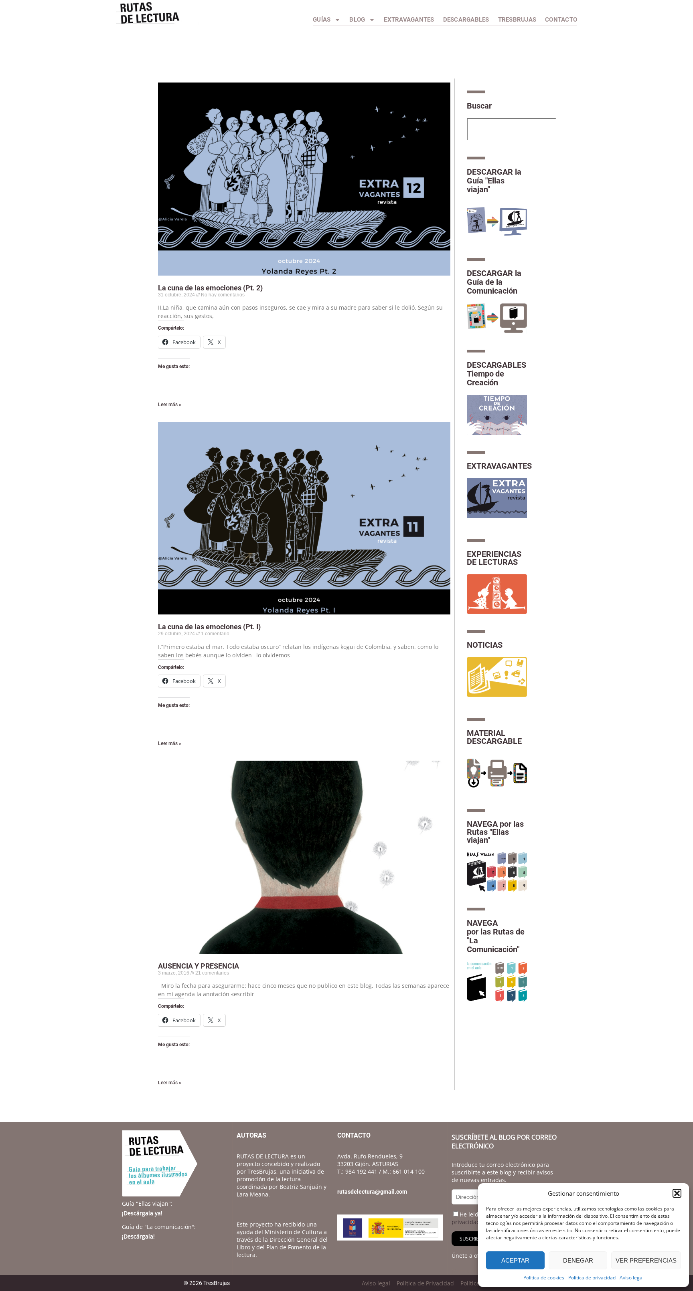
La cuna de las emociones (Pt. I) (209, 626)
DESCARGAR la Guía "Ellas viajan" (494, 180)
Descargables (466, 19)
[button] (677, 1193)
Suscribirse (474, 1238)
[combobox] (511, 129)
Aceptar (515, 1260)
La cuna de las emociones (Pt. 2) (210, 288)
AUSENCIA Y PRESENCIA (198, 966)
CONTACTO (561, 19)
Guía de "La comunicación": (159, 1227)
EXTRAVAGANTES (499, 466)
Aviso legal (632, 1277)
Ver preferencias (646, 1260)
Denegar (578, 1260)
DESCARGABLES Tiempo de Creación (496, 373)
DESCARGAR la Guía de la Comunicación (494, 282)
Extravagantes (409, 19)
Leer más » (169, 404)
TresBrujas (517, 19)
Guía (147, 1203)
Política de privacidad (592, 1277)
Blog (357, 19)
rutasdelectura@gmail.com (372, 1191)
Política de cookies (543, 1277)
